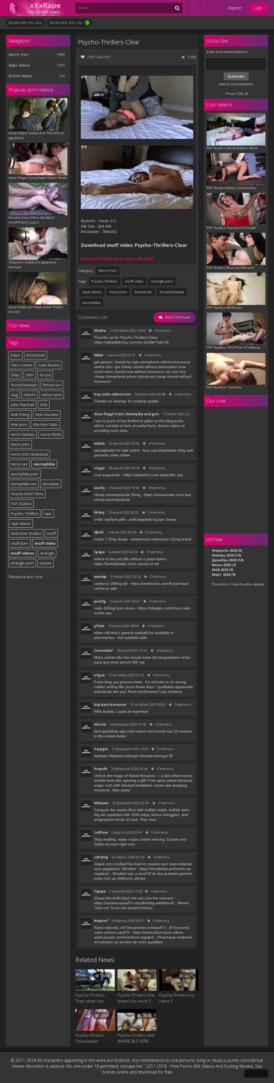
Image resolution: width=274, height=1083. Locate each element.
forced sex (52, 384)
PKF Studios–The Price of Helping (233, 347)
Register (235, 7)
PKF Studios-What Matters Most (232, 148)
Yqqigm (101, 748)
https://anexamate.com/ (164, 495)
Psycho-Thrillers (24, 513)
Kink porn (19, 424)
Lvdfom (101, 832)
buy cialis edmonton (112, 394)
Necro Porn (19, 54)
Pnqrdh (101, 768)
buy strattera (171, 691)
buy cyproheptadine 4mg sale (168, 450)
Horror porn (51, 394)
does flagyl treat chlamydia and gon (126, 413)
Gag (14, 394)
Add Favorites (99, 56)
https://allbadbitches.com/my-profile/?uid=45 (131, 342)
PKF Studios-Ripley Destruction (231, 187)
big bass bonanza (110, 704)
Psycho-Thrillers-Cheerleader (90, 1038)
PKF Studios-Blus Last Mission (230, 267)
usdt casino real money (146, 731)
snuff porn (19, 543)
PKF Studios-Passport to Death (231, 227)
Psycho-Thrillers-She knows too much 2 (136, 998)
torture (46, 563)
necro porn (20, 444)
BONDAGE (35, 355)
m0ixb (99, 443)
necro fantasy (23, 434)
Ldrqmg (101, 857)
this (120, 637)
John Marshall (22, 404)
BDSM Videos (20, 75)
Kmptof (101, 920)
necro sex (19, 464)
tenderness (140, 539)
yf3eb (99, 625)
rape (48, 513)
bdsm (15, 355)
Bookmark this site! (25, 22)
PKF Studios (21, 503)
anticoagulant (140, 519)
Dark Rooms (49, 365)
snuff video (45, 543)
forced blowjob (24, 384)
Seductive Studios (26, 533)
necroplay (50, 483)
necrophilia (44, 464)
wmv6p (100, 576)
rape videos (21, 523)
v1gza (99, 675)
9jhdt (99, 532)
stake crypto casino (134, 839)
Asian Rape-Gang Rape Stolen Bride (38, 177)
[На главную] (38, 8)
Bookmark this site (69, 22)
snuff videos (22, 553)
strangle (47, 553)
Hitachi (29, 394)
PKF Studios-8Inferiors (224, 307)
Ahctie (100, 724)
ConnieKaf (103, 650)
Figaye (100, 891)
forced (45, 374)
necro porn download (29, 454)
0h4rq (99, 512)
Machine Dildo (45, 424)
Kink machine (46, 414)
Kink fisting (20, 414)
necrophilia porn (25, 473)
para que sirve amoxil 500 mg (119, 662)
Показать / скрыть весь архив (238, 584)
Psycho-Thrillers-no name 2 (176, 998)
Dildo (15, 374)
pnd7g (100, 601)
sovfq (99, 487)
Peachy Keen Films (27, 493)
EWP (30, 374)
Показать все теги (25, 576)
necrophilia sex (23, 483)
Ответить (162, 330)
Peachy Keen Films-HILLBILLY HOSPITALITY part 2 (31, 220)
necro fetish (50, 434)
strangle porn (22, 563)
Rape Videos (19, 65)
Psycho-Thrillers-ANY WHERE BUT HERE (136, 1038)
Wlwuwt (101, 802)
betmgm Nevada (139, 756)
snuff (51, 533)
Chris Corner (21, 365)
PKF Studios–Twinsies (224, 387)
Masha (100, 330)
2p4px (99, 552)
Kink (43, 404)
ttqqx (99, 468)
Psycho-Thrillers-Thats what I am (90, 998)
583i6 (98, 355)
